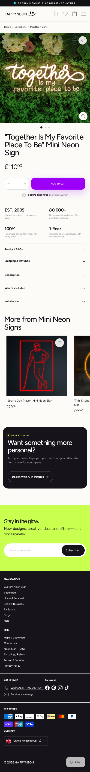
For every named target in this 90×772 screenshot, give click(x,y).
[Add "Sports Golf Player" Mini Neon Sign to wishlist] (59, 342)
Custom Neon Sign (15, 586)
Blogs (7, 615)
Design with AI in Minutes (28, 476)
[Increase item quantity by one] (25, 184)
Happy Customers (14, 637)
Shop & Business (14, 603)
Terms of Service (14, 660)
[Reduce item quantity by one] (8, 184)
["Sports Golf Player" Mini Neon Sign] (36, 374)
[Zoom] (83, 116)
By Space (9, 609)
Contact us (10, 643)
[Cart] (74, 14)
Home (7, 26)
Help (6, 620)
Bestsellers (10, 592)
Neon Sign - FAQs (14, 648)
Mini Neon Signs (39, 26)
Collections (21, 26)
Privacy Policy (12, 665)
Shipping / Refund (14, 654)
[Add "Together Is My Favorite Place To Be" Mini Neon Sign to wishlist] (82, 40)
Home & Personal (14, 598)
